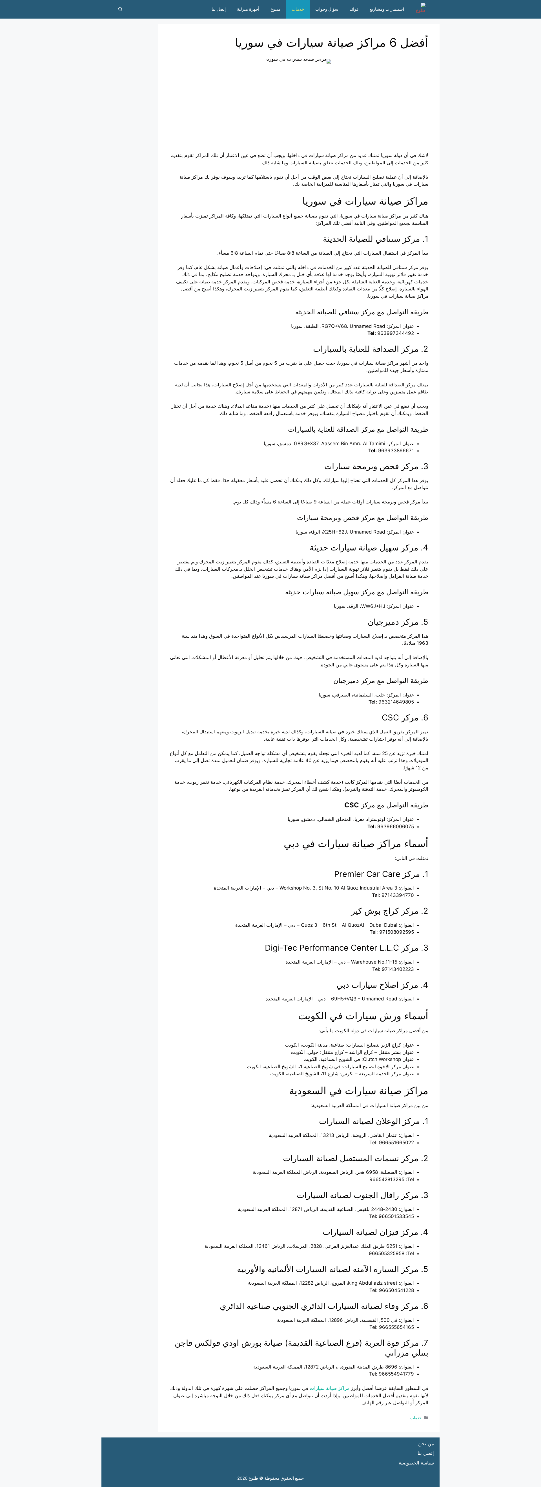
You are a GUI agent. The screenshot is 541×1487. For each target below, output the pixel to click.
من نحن (426, 1443)
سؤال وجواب (326, 9)
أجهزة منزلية (248, 9)
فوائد (354, 9)
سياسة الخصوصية (416, 1463)
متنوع (275, 9)
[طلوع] (419, 9)
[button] (120, 9)
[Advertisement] (298, 112)
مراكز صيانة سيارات (329, 1388)
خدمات (298, 9)
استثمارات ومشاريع (387, 9)
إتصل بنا (219, 9)
